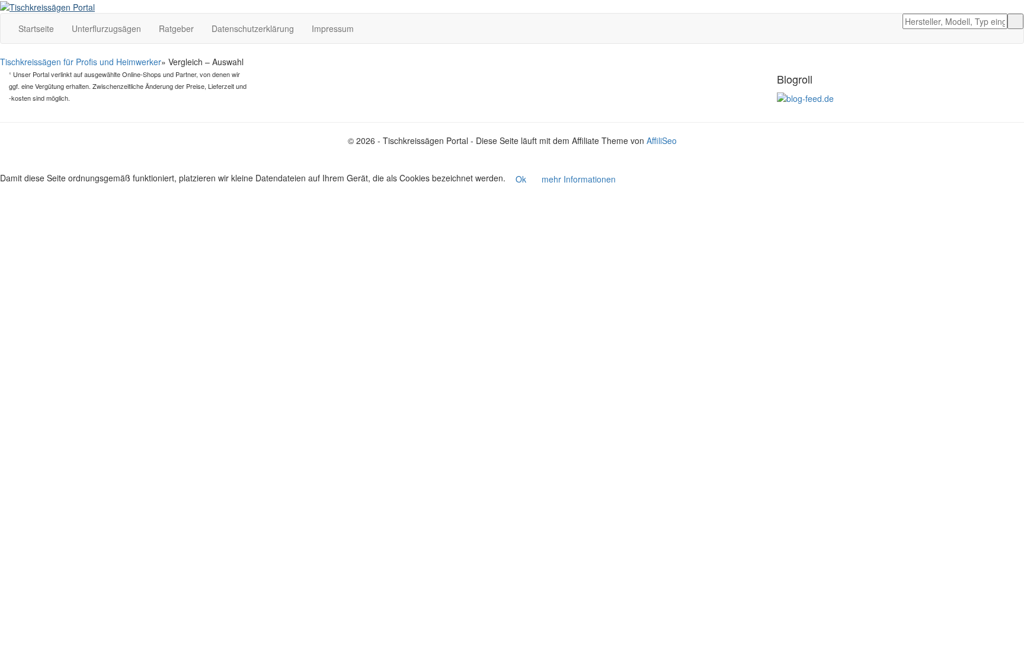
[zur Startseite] (47, 6)
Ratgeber (176, 28)
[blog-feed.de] (805, 97)
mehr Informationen (579, 179)
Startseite (36, 28)
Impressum (333, 28)
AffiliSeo (662, 140)
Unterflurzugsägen (106, 28)
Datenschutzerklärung (253, 28)
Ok (521, 179)
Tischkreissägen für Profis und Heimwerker (80, 62)
